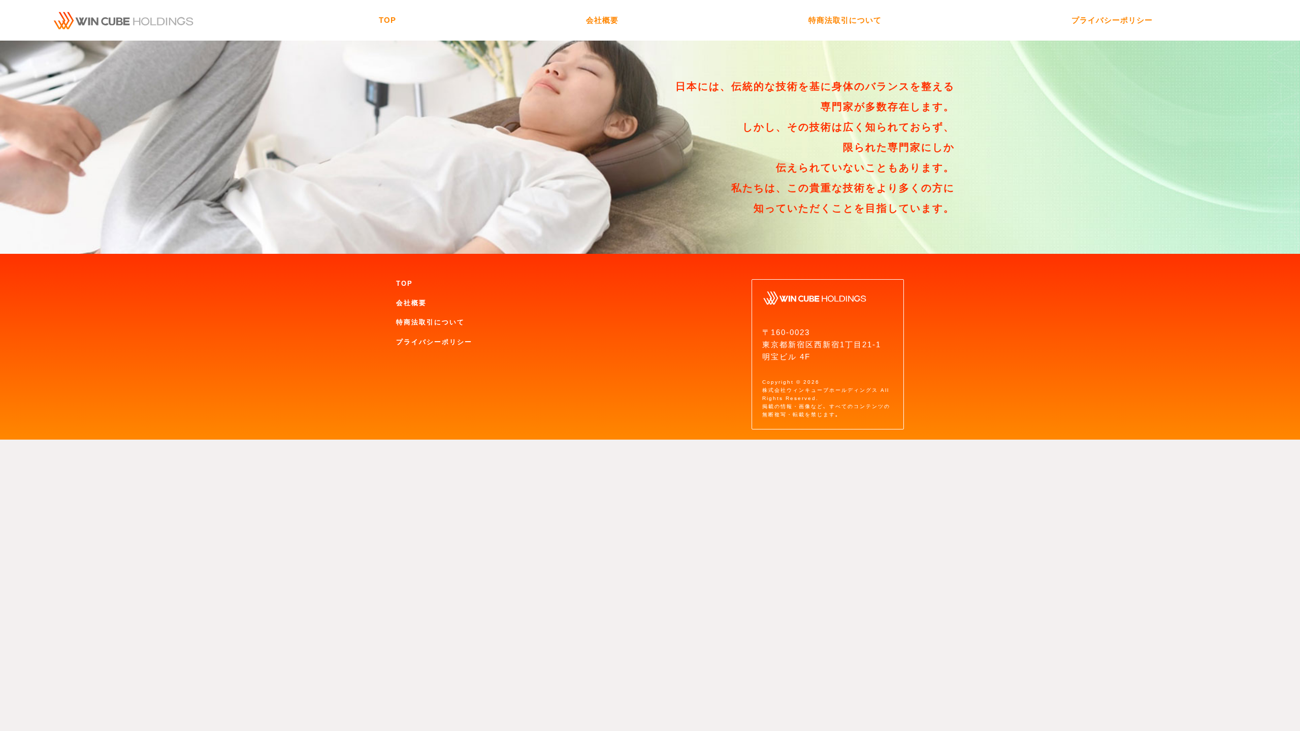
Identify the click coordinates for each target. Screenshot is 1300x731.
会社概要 (411, 303)
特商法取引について (430, 322)
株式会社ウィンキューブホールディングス (820, 390)
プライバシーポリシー (434, 342)
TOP (404, 283)
